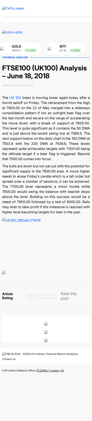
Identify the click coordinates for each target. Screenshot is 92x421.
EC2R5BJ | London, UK (50, 370)
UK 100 (15, 97)
